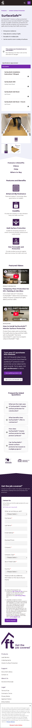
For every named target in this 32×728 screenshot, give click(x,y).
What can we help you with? (13, 511)
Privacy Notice (11, 721)
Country (8, 569)
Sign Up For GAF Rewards (12, 379)
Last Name (8, 525)
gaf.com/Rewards (10, 368)
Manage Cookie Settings (16, 725)
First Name (8, 518)
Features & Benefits (16, 163)
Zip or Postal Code (10, 561)
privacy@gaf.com (15, 617)
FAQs (16, 169)
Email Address (9, 533)
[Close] (30, 705)
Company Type (10, 554)
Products (4, 654)
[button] (29, 2)
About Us (4, 678)
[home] (2, 3)
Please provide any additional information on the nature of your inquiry (15, 577)
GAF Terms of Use (17, 591)
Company (8, 547)
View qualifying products (12, 373)
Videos (16, 166)
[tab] (16, 63)
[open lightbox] (16, 128)
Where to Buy (16, 172)
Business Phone (9, 540)
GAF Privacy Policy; (20, 595)
